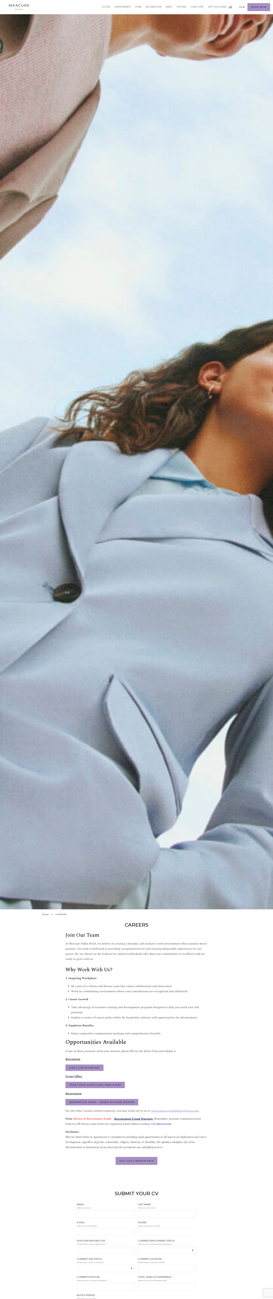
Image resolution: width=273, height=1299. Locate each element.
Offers (181, 6)
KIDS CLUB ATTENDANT (84, 1067)
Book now (258, 7)
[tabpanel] (136, 454)
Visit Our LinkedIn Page (136, 1160)
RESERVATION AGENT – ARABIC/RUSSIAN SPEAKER (102, 1102)
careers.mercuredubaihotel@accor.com (175, 1111)
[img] (19, 7)
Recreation (154, 6)
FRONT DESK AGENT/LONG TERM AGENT (95, 1085)
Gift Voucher (217, 6)
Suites (106, 6)
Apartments (123, 6)
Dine (138, 6)
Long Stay (197, 6)
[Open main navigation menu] (230, 7)
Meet (169, 6)
